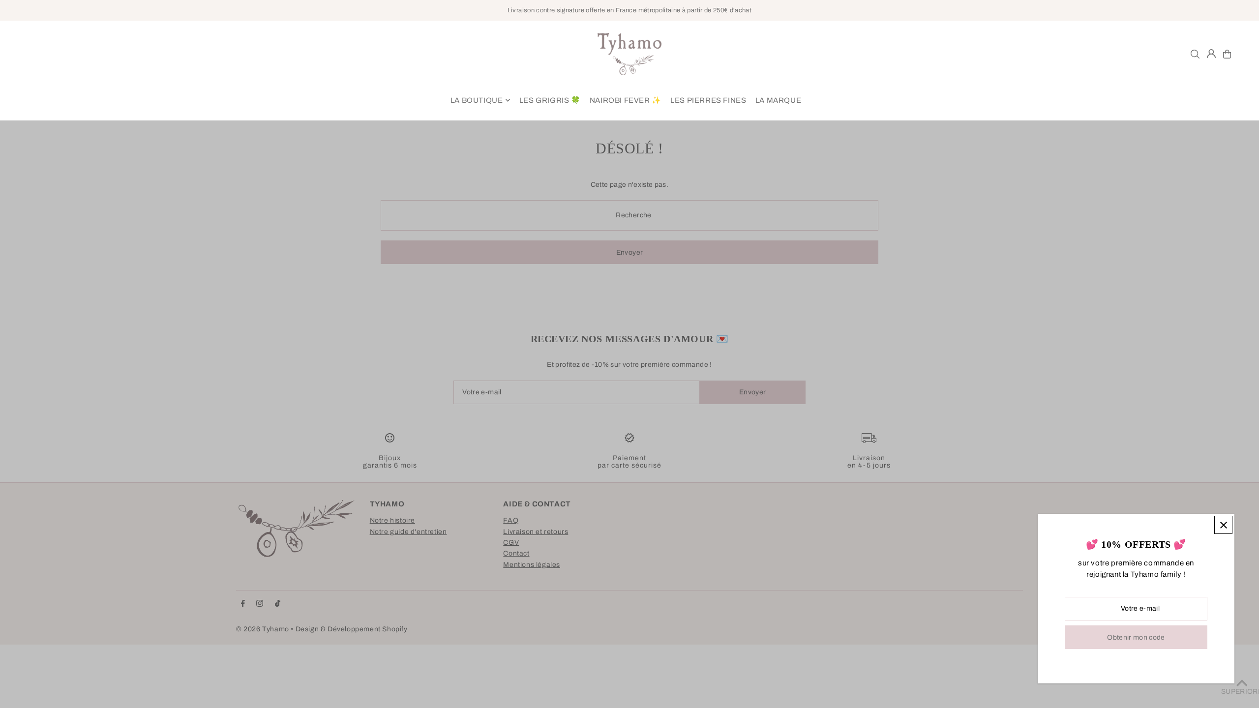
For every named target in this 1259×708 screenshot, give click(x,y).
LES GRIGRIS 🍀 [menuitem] (550, 100)
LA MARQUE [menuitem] (778, 100)
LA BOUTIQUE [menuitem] (476, 100)
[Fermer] (1223, 524)
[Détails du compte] (1211, 53)
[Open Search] (1195, 54)
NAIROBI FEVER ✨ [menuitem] (625, 100)
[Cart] (1227, 54)
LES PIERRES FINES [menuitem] (708, 100)
